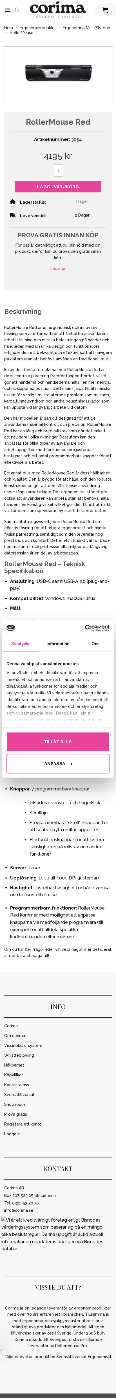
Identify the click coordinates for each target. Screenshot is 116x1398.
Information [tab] (58, 643)
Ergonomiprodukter (38, 28)
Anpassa (55, 763)
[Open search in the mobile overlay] (17, 9)
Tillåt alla (58, 741)
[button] (7, 10)
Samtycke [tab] (21, 643)
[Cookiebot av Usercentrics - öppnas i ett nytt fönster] (85, 628)
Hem (8, 28)
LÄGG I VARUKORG (58, 186)
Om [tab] (95, 643)
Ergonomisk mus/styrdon (86, 28)
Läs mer (58, 268)
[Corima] (58, 10)
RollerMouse (21, 32)
